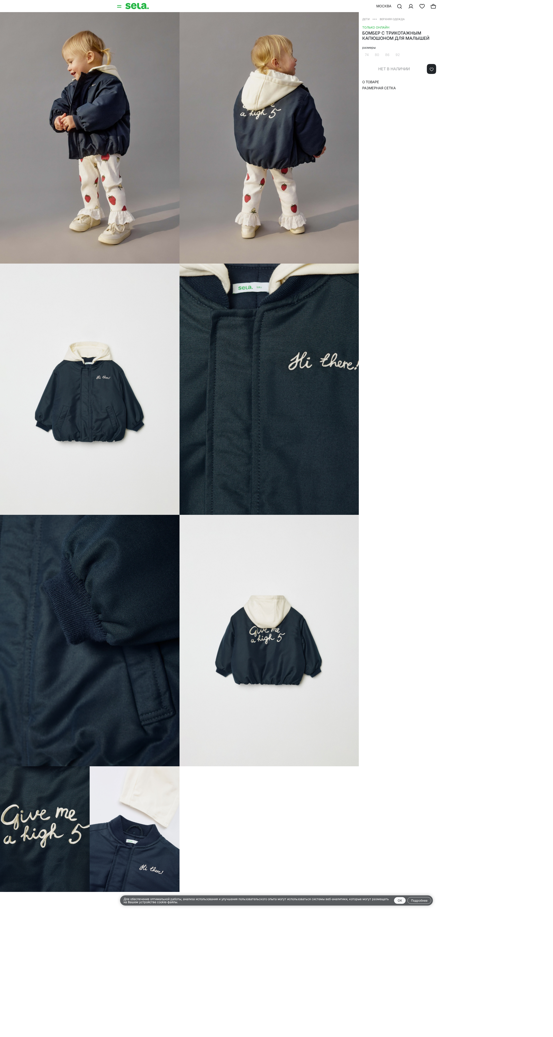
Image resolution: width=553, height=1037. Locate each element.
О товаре (370, 82)
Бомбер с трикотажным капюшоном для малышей (395, 35)
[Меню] (120, 6)
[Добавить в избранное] (431, 69)
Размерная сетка (379, 88)
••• (374, 19)
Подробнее (419, 900)
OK (400, 900)
